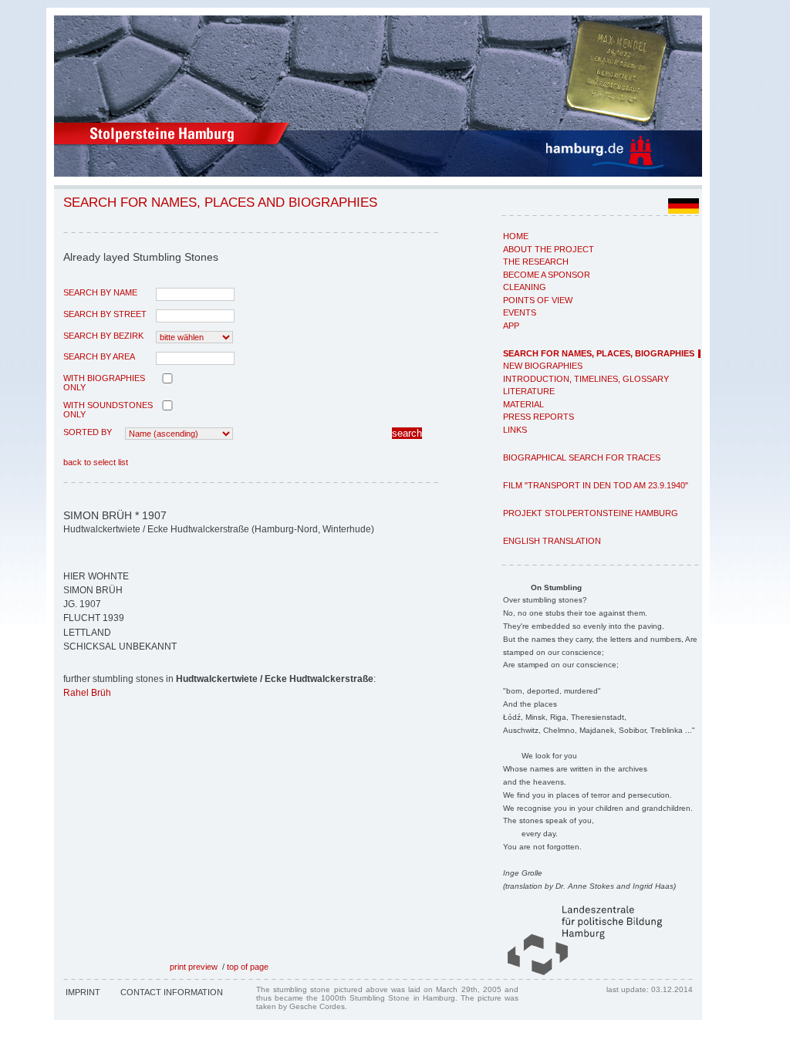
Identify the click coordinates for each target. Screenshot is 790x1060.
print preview (194, 966)
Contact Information (171, 992)
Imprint (83, 992)
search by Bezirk (103, 335)
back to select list (95, 462)
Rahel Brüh (87, 692)
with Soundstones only (108, 409)
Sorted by (87, 432)
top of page (247, 966)
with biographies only (104, 382)
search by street (105, 314)
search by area (99, 356)
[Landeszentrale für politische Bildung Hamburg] (577, 972)
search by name (100, 292)
